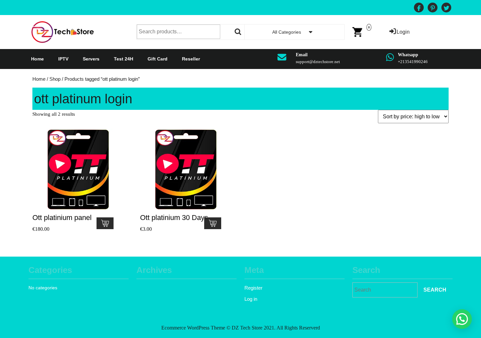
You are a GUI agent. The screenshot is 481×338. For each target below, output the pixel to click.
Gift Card (158, 58)
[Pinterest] (432, 8)
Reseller (191, 58)
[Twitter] (446, 8)
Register (253, 288)
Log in (250, 299)
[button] (462, 319)
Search (238, 32)
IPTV (63, 58)
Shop (55, 79)
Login (403, 32)
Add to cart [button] (105, 223)
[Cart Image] (357, 31)
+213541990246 (413, 61)
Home (37, 58)
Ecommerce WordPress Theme (193, 327)
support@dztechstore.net (318, 61)
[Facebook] (419, 8)
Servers (91, 58)
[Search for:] (385, 289)
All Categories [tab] (286, 32)
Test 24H (123, 58)
